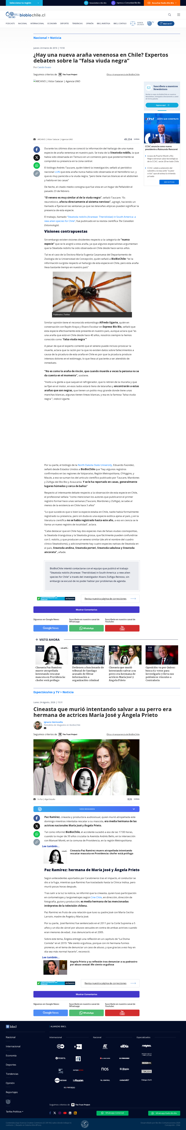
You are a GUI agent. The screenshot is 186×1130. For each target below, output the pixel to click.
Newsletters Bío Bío (98, 3)
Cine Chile (96, 897)
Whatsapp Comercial (114, 1113)
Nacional (22, 23)
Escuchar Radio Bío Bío (163, 3)
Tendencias (77, 23)
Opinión (89, 23)
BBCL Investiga (103, 23)
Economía (52, 23)
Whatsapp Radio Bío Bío (166, 1113)
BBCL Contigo (120, 23)
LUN (57, 171)
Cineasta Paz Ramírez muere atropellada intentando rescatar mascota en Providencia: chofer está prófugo (101, 852)
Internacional (37, 23)
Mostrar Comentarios (86, 609)
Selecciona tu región (20, 2)
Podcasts (10, 23)
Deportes (64, 23)
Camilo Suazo (44, 67)
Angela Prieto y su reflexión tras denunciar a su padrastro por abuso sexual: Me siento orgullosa (103, 963)
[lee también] (56, 856)
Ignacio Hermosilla (53, 722)
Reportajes (12, 1092)
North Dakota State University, (95, 465)
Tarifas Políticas (14, 1111)
